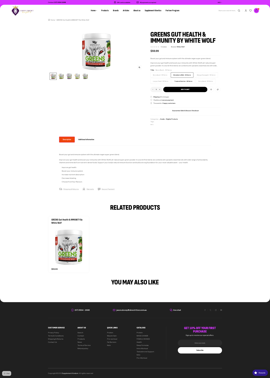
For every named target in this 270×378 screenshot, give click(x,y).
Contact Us (52, 342)
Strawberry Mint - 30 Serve (182, 75)
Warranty (90, 189)
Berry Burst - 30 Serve (160, 75)
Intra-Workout (142, 348)
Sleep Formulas (143, 345)
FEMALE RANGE (143, 339)
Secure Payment (108, 189)
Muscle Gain (112, 336)
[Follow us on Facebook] (205, 310)
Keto (109, 345)
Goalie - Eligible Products (169, 119)
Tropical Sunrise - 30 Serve (183, 81)
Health (139, 342)
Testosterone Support (145, 352)
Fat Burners (111, 342)
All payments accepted (148, 2)
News (80, 342)
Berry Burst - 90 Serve (205, 81)
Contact (81, 336)
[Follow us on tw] (210, 310)
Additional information (86, 139)
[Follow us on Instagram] (216, 310)
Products (81, 339)
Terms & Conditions (56, 336)
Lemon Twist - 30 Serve (160, 81)
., (159, 119)
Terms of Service (84, 345)
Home (93, 10)
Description (67, 139)
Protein (110, 333)
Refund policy (83, 348)
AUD (219, 2)
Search (80, 333)
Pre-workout (112, 339)
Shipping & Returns (71, 189)
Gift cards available (123, 2)
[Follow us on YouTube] (221, 310)
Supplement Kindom (70, 373)
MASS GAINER (142, 336)
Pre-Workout (142, 358)
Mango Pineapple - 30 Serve (206, 75)
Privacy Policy (53, 333)
